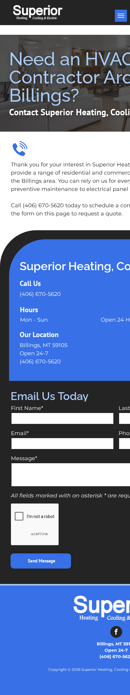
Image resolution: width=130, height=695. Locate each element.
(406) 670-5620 (40, 294)
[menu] (121, 16)
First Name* (27, 408)
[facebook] (116, 632)
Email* (20, 433)
